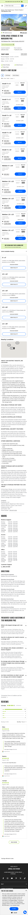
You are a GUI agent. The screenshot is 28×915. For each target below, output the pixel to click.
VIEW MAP (24, 32)
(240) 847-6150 (18, 49)
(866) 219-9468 (6, 566)
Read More (14, 842)
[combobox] (15, 5)
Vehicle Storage (16, 75)
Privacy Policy (13, 900)
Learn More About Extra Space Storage (13, 873)
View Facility (14, 267)
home (2, 10)
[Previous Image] (3, 22)
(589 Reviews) (8, 32)
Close (14, 908)
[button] (14, 251)
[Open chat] (25, 912)
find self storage (9, 10)
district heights (19, 10)
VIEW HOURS (24, 54)
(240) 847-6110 (4, 49)
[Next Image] (25, 22)
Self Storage (8, 75)
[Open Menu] (2, 5)
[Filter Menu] (2, 75)
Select (20, 92)
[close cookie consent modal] (26, 891)
